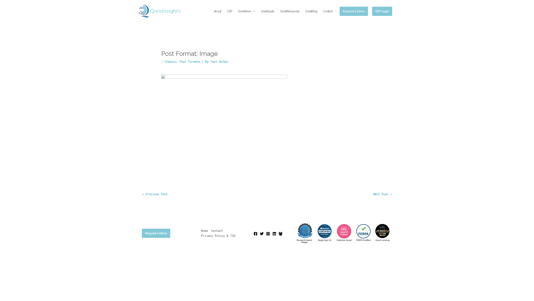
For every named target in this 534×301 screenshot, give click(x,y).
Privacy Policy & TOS (218, 236)
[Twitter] (262, 234)
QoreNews (244, 11)
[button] (253, 11)
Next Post (382, 194)
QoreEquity (268, 11)
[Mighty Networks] (280, 234)
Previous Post (155, 194)
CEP (229, 11)
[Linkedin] (274, 234)
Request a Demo (156, 233)
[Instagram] (268, 234)
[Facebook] (255, 234)
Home (204, 231)
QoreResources (289, 11)
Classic (170, 62)
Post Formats (190, 62)
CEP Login (382, 11)
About (217, 11)
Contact (327, 11)
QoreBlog (311, 11)
